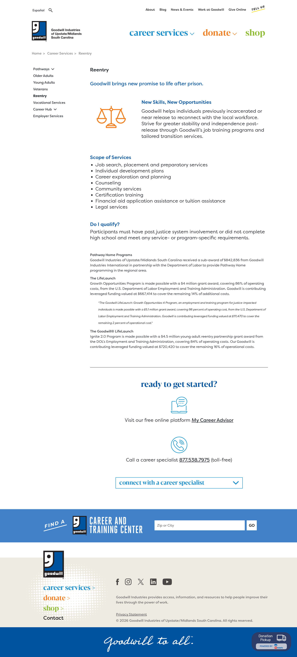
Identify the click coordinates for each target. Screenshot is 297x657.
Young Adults (44, 82)
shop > (53, 607)
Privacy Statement (131, 614)
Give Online (237, 10)
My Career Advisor (212, 420)
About (150, 10)
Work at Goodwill (211, 10)
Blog (163, 10)
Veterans (40, 89)
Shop (255, 32)
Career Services (60, 53)
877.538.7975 (194, 460)
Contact (53, 618)
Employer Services (48, 116)
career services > (69, 587)
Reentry (40, 96)
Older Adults (43, 75)
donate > (56, 597)
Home (37, 53)
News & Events (182, 10)
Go (252, 525)
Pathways (41, 69)
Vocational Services (49, 102)
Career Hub (42, 109)
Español (38, 10)
